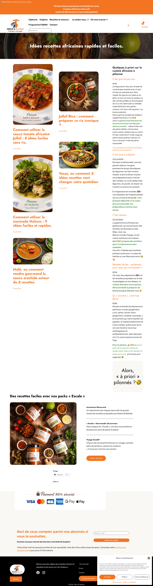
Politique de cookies (117, 582)
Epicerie (16, 579)
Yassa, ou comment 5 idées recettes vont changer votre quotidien (78, 177)
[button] (149, 558)
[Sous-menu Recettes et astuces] (69, 19)
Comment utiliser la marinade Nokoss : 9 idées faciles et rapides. (32, 221)
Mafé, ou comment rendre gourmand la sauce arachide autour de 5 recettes (31, 275)
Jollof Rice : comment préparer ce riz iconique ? (78, 120)
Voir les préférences (142, 577)
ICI (30, 2)
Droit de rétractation (88, 578)
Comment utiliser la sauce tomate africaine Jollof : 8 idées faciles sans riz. (31, 136)
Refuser (124, 577)
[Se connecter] (128, 25)
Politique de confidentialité (129, 582)
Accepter (107, 577)
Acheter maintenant (96, 458)
